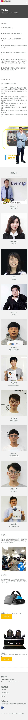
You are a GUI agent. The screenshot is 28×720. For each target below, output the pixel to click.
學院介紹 (16, 13)
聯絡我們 (3, 696)
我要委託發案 (4, 693)
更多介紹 (6, 616)
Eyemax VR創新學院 (2, 708)
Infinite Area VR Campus (6, 13)
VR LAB (3, 572)
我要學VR (3, 689)
